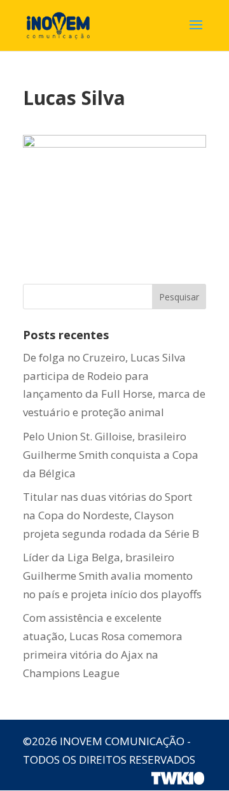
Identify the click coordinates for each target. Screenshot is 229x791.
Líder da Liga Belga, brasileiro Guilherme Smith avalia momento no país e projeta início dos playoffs (112, 575)
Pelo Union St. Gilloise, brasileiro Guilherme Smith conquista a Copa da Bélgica (110, 454)
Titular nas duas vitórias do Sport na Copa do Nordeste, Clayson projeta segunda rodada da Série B (111, 515)
